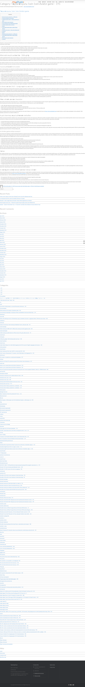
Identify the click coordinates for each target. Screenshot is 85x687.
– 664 (1, 292)
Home (39, 1)
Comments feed (3, 655)
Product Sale (52, 667)
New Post (2, 532)
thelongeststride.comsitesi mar (6, 581)
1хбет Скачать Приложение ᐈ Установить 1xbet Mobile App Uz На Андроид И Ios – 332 (17, 353)
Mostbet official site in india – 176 (6, 497)
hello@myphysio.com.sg (39, 673)
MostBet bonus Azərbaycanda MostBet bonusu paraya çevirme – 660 (13, 489)
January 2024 (2, 222)
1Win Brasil (2, 314)
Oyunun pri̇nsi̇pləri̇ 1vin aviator (8, 18)
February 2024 (3, 219)
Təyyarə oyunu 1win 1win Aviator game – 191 (9, 579)
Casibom (1, 414)
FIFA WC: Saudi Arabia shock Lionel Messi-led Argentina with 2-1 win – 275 (14, 430)
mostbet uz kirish (3, 520)
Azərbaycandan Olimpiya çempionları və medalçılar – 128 (11, 385)
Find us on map (37, 675)
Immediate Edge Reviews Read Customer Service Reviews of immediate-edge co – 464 (16, 448)
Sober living (2, 574)
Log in (1, 651)
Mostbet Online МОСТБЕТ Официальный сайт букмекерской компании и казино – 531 (17, 499)
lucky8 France (2, 458)
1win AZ (35, 186)
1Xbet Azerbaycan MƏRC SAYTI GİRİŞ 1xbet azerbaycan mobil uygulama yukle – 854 (16, 328)
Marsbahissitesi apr (4, 463)
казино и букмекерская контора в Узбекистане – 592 (10, 617)
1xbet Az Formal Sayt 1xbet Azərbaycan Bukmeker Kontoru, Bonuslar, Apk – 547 (15, 324)
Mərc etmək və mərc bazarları (7, 22)
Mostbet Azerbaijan (4, 479)
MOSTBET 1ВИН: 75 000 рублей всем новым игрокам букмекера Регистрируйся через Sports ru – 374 (20, 465)
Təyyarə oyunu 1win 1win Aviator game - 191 (23, 186)
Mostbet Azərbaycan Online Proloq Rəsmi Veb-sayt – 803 (11, 485)
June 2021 (2, 278)
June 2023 (2, 236)
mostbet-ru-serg (3, 526)
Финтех (1, 638)
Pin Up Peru (2, 558)
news (1, 534)
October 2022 (2, 252)
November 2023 (3, 226)
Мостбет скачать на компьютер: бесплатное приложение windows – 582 (14, 625)
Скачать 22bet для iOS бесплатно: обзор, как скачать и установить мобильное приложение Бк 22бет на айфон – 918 (23, 631)
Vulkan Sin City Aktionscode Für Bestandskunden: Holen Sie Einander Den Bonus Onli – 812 (17, 591)
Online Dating (2, 540)
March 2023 (2, 242)
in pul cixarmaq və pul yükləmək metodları (10, 23)
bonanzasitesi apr (3, 404)
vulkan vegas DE (3, 601)
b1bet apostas (2, 389)
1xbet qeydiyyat (3, 347)
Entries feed (2, 653)
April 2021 (2, 281)
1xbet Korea (2, 343)
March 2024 (2, 217)
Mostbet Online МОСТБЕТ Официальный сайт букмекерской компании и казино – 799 (17, 501)
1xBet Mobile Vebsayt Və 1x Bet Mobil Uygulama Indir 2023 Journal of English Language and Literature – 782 (21, 345)
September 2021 (3, 274)
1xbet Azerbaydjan (3, 330)
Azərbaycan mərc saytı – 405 (5, 377)
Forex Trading (2, 434)
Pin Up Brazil (2, 554)
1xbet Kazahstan (3, 340)
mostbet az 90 (2, 473)
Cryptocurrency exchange (5, 424)
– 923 (1, 294)
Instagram (84, 243)
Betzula (1, 397)
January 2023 (2, 246)
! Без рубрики (2, 296)
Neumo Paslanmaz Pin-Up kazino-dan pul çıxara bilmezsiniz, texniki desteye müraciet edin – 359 (18, 530)
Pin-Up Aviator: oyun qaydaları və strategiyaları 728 (10, 560)
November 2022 (3, 250)
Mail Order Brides (3, 461)
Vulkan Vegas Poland (4, 607)
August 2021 (2, 276)
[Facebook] (68, 685)
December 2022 (3, 248)
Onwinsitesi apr (3, 544)
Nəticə (3, 26)
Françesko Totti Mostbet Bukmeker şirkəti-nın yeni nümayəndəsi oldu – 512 (14, 436)
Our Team (49, 1)
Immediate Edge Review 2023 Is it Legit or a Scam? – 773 (11, 446)
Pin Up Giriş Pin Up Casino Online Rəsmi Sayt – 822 (10, 556)
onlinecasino (2, 542)
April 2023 (2, 240)
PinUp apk (2, 566)
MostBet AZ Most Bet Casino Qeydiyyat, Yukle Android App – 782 (12, 475)
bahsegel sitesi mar (3, 391)
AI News (1, 359)
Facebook (84, 241)
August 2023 (2, 232)
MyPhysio (5, 186)
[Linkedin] (72, 685)
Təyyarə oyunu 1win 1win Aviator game (14, 11)
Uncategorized (3, 585)
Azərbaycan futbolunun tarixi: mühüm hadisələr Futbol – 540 (11, 375)
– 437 (1, 288)
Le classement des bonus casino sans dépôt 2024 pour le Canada (12, 198)
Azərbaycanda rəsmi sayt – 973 (6, 383)
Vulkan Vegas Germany (4, 605)
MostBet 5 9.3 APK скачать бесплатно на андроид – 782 (11, 469)
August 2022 (2, 256)
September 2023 (3, 230)
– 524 (1, 290)
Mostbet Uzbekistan (4, 522)
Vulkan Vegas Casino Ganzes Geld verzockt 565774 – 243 (11, 599)
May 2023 (2, 238)
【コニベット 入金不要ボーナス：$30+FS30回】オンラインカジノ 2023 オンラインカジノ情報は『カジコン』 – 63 (22, 298)
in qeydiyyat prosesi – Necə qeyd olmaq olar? (10, 30)
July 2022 (2, 258)
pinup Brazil (2, 568)
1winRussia (2, 320)
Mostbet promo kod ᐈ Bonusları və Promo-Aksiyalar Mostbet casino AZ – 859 (15, 511)
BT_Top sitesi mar (3, 412)
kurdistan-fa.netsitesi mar (5, 454)
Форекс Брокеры (3, 640)
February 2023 (3, 244)
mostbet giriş (2, 491)
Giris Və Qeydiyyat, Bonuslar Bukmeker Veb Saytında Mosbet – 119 (13, 438)
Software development (4, 576)
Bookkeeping (2, 406)
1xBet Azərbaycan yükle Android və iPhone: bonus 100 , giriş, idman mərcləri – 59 (15, 332)
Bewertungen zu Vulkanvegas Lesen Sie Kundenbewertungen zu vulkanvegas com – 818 (16, 399)
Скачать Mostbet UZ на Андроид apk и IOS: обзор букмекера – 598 (13, 635)
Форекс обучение (3, 642)
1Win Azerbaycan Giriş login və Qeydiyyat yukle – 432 (10, 310)
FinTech (1, 432)
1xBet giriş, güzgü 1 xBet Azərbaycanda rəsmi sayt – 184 (11, 338)
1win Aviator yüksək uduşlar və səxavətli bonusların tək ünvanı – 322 (13, 306)
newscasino (2, 538)
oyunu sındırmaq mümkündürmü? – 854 (7, 548)
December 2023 (3, 224)
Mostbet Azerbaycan (4, 481)
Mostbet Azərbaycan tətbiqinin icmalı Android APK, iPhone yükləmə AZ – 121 (14, 487)
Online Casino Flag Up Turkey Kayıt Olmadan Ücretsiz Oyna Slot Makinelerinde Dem (16, 196)
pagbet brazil (2, 552)
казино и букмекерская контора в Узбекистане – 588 (10, 615)
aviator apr (2, 363)
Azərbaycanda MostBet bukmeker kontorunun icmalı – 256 (11, 381)
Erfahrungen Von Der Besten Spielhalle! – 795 (9, 428)
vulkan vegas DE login (4, 603)
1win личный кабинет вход (29, 6)
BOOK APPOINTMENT (69, 1)
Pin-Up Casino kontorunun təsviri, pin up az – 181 (9, 562)
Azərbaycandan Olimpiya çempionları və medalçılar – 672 (11, 387)
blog (1, 402)
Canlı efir (4, 31)
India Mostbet (2, 450)
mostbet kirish (2, 495)
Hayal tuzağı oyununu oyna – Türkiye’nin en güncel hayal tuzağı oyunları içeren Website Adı (17, 202)
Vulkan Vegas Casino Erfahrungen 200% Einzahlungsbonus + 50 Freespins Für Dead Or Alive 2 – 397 (19, 597)
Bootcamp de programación (5, 410)
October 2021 (2, 272)
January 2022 (2, 268)
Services (44, 1)
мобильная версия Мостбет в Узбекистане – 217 (9, 621)
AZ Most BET (2, 371)
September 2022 (3, 254)
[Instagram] (73, 685)
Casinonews (2, 422)
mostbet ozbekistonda (4, 505)
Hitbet (1, 442)
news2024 (2, 536)
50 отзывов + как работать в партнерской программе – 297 (11, 357)
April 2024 (2, 215)
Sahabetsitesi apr (3, 570)
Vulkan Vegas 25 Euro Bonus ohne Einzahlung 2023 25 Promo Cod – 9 (13, 593)
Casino (1, 416)
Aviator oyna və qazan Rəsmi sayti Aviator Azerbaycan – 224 (11, 365)
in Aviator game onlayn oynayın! (8, 24)
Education (2, 426)
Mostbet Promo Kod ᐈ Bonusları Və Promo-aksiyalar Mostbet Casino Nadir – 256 (15, 513)
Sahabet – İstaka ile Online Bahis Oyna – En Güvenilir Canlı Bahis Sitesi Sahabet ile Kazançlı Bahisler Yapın (20, 204)
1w (0, 302)
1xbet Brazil (2, 334)
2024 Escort (2, 355)
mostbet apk (2, 471)
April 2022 (2, 264)
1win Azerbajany (3, 308)
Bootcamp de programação (5, 408)
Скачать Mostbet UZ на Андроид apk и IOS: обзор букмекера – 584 (13, 633)
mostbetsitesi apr (3, 528)
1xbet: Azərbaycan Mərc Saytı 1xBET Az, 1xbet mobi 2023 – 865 (12, 351)
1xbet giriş (2, 336)
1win (33, 186)
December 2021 (3, 270)
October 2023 (2, 228)
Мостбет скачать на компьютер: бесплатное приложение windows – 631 (14, 627)
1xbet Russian (2, 349)
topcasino (2, 583)
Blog (53, 1)
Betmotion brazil (3, 395)
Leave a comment (40, 186)
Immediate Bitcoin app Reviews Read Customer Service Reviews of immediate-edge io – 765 (17, 444)
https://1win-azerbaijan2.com (50, 111)
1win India (2, 316)
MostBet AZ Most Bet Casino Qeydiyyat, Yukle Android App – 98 (12, 477)
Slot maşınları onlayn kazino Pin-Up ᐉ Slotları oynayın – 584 (11, 572)
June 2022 (2, 260)
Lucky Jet (2, 456)
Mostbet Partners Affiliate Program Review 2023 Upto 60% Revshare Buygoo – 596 (16, 509)
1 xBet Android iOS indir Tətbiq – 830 (7, 300)
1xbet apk (2, 322)
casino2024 (2, 418)
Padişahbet (2, 550)
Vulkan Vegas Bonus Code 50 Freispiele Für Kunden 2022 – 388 (12, 595)
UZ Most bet (2, 589)
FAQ (56, 1)
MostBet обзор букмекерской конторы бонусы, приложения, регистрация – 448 (15, 524)
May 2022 (2, 262)
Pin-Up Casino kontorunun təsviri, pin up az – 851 (9, 564)
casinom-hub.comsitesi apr (5, 420)
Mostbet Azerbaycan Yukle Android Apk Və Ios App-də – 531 (11, 483)
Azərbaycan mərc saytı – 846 (5, 379)
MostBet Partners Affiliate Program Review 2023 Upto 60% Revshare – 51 (14, 507)
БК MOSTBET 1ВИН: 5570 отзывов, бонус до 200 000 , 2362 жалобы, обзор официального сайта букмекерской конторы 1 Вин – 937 (26, 611)
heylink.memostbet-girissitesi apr (6, 440)
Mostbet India (2, 493)
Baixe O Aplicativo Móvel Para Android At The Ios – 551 (11, 393)
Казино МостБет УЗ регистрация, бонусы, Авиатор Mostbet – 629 (13, 619)
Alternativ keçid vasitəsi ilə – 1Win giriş (9, 16)
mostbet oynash (3, 503)
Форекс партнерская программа (6, 644)
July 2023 (2, 234)
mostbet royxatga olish (4, 515)
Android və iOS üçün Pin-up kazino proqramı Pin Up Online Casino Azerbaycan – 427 (16, 361)
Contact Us (61, 1)
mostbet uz (2, 517)
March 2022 (2, 266)
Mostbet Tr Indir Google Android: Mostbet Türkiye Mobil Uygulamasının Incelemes (16, 200)
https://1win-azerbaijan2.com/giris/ (19, 173)
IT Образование (3, 452)
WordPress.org (3, 657)
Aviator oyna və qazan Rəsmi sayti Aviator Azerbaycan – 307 (11, 367)
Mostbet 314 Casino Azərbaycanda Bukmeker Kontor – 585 (11, 467)
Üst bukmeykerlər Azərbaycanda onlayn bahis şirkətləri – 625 (11, 587)
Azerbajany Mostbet (4, 373)
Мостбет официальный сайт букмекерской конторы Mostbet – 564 (13, 623)
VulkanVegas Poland (4, 609)
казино (1, 613)
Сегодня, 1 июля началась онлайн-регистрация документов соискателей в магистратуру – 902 (18, 629)
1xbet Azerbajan (3, 326)
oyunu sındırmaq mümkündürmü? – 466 (7, 546)
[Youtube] (70, 685)
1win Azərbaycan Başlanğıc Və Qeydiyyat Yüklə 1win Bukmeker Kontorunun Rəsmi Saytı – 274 (18, 312)
